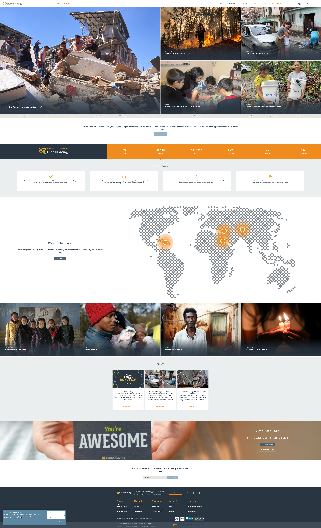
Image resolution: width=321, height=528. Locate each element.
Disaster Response (148, 116)
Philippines (249, 104)
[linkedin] (199, 493)
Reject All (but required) (55, 517)
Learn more (60, 258)
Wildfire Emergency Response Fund (177, 53)
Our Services (155, 504)
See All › (299, 116)
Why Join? (136, 506)
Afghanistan (9, 347)
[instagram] (193, 493)
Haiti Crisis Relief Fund (93, 349)
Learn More (161, 134)
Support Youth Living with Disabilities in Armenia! (183, 106)
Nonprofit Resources (192, 504)
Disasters (255, 3)
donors (114, 127)
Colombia (9, 105)
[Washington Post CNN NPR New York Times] (138, 519)
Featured (47, 116)
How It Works (173, 504)
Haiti (86, 347)
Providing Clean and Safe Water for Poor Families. (263, 106)
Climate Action (198, 116)
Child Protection (123, 116)
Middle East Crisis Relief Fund (256, 349)
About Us (173, 501)
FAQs (170, 509)
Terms (192, 524)
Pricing (196, 524)
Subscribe (172, 477)
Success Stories (191, 511)
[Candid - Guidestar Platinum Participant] (183, 519)
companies (126, 127)
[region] (34, 517)
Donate (64, 4)
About (222, 3)
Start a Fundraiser (122, 511)
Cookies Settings (55, 521)
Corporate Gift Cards (158, 509)
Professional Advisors (123, 509)
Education (173, 116)
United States (169, 51)
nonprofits (105, 127)
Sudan (167, 347)
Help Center (176, 492)
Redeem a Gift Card (267, 449)
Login (306, 4)
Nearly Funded (97, 116)
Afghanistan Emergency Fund (15, 349)
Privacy (182, 524)
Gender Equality (248, 116)
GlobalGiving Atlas (157, 511)
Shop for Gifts (267, 444)
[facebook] (187, 493)
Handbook (137, 509)
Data (203, 524)
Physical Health (273, 116)
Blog (265, 3)
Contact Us (172, 511)
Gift (278, 3)
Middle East (249, 347)
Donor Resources (191, 509)
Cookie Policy (17, 517)
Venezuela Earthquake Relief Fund (258, 53)
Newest (72, 116)
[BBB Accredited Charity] (190, 519)
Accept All (55, 513)
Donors (120, 501)
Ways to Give (120, 504)
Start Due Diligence (139, 504)
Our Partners (155, 506)
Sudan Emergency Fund (173, 349)
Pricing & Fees (138, 511)
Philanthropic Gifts (122, 506)
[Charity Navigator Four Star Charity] (177, 519)
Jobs (170, 506)
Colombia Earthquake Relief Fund (24, 107)
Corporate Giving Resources (194, 506)
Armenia (167, 104)
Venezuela (249, 51)
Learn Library (193, 501)
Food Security (223, 116)
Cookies (187, 524)
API (200, 524)
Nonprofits (232, 3)
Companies (244, 3)
